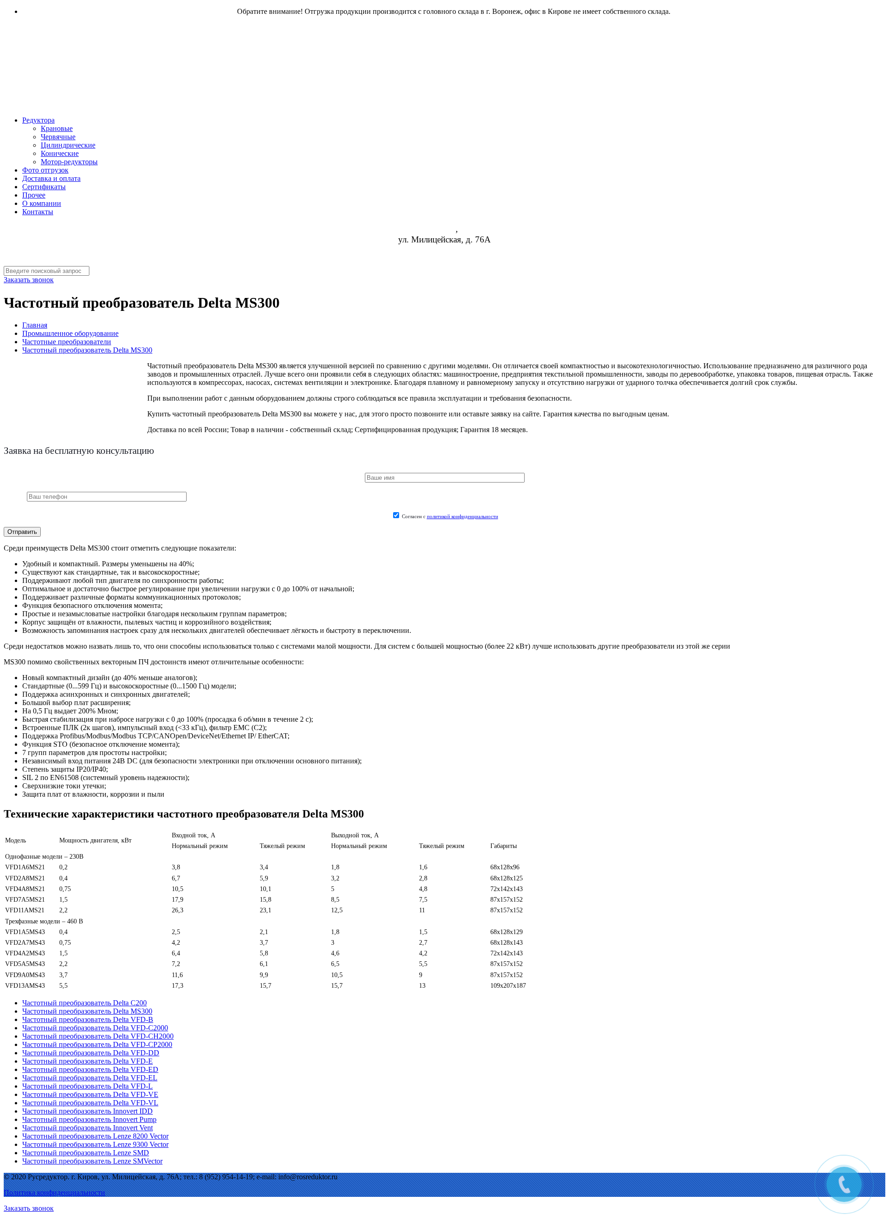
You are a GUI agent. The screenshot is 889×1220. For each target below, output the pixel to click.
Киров (444, 229)
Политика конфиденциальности (54, 1192)
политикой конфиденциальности (462, 516)
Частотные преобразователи (66, 342)
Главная (34, 325)
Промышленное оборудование (70, 333)
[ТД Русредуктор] (286, 92)
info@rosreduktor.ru (444, 261)
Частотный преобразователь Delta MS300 (87, 350)
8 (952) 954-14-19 (444, 250)
